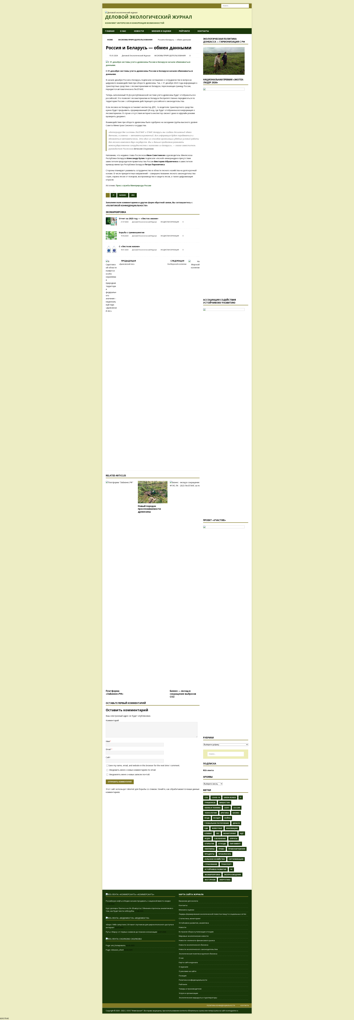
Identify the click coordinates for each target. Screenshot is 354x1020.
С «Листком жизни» (129, 246)
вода (207, 818)
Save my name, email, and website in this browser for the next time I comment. (144, 765)
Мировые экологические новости (194, 936)
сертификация (236, 859)
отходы (222, 843)
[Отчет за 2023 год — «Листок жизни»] (111, 221)
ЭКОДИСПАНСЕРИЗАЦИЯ (170, 222)
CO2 (206, 797)
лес (133, 195)
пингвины (210, 849)
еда (206, 828)
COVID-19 (216, 797)
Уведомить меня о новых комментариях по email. (132, 770)
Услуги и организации (188, 993)
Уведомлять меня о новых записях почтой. (129, 774)
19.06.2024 (124, 236)
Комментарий (112, 720)
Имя (108, 741)
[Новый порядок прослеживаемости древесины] (153, 492)
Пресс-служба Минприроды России (133, 185)
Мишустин (224, 802)
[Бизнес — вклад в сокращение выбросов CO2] (185, 584)
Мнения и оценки (161, 31)
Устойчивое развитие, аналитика (194, 923)
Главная (109, 31)
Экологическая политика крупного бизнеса (198, 953)
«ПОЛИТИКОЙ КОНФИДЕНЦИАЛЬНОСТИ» (127, 205)
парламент (235, 843)
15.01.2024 (113, 55)
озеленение (220, 838)
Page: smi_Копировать (116, 945)
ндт (242, 833)
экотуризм (210, 880)
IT (113, 195)
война (227, 818)
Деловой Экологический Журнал (136, 55)
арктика (225, 813)
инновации (232, 828)
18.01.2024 (124, 250)
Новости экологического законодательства (198, 949)
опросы (233, 838)
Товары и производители (190, 989)
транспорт (226, 864)
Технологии (211, 813)
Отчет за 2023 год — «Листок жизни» (138, 218)
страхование (211, 864)
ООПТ (226, 808)
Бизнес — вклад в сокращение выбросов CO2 (183, 693)
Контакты (203, 31)
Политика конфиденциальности (193, 980)
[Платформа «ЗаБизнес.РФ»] (121, 584)
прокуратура (224, 854)
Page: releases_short (115, 950)
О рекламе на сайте (187, 971)
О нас (123, 31)
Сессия (236, 808)
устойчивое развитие (215, 869)
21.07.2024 (124, 222)
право (221, 849)
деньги (236, 823)
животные (217, 828)
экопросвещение (232, 874)
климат (208, 833)
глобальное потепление (217, 823)
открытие (209, 843)
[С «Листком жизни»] (111, 249)
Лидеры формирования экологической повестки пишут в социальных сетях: (212, 914)
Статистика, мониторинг (190, 918)
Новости (139, 31)
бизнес (122, 195)
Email (108, 749)
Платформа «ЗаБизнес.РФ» (114, 692)
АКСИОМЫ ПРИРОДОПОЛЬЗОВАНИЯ (170, 55)
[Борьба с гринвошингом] (111, 235)
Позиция (182, 975)
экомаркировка (212, 874)
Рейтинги (184, 31)
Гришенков (210, 802)
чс (231, 869)
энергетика (224, 880)
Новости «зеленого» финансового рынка (197, 940)
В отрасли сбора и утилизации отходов (196, 931)
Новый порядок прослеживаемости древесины (149, 509)
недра (207, 838)
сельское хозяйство (215, 859)
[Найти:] (235, 5)
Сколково (136, 939)
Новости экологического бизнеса (193, 945)
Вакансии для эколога (188, 901)
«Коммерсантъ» (145, 894)
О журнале (183, 967)
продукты (209, 854)
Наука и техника (212, 808)
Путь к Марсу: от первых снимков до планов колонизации (131, 932)
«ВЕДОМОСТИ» (142, 918)
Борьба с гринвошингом (131, 232)
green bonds (230, 797)
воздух (217, 818)
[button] (106, 192)
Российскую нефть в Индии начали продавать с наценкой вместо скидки (138, 901)
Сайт (108, 757)
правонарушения (236, 849)
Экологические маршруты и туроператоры (198, 997)
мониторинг (229, 833)
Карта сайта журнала (188, 962)
